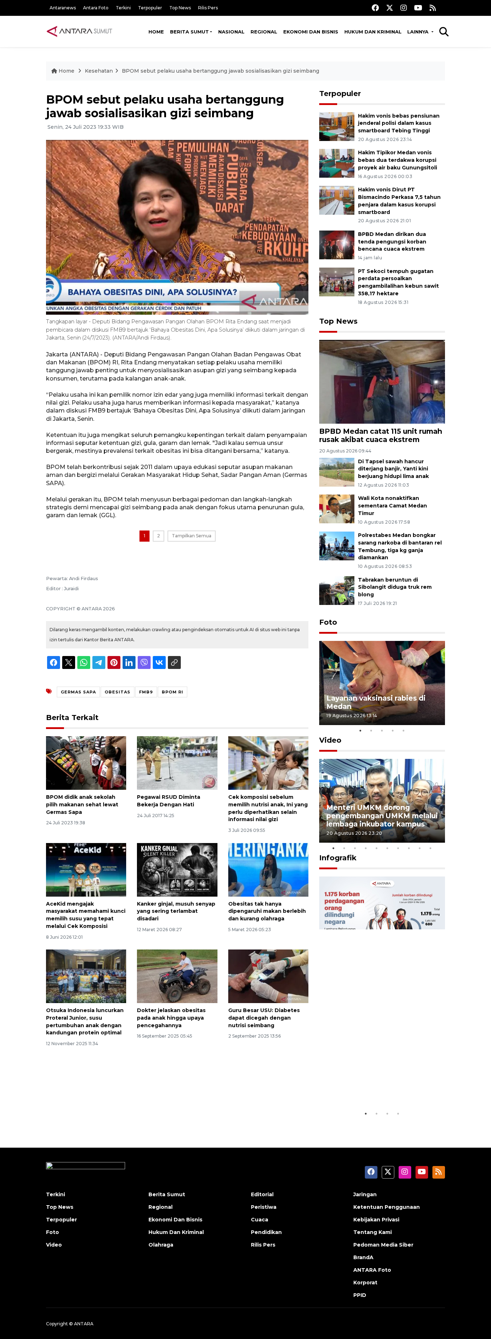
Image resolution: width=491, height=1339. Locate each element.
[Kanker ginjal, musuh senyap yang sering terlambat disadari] (177, 869)
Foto (328, 622)
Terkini (123, 7)
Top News (180, 7)
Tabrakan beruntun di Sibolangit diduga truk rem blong (395, 587)
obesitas (117, 691)
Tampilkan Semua (191, 535)
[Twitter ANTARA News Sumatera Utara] (389, 7)
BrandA (363, 1257)
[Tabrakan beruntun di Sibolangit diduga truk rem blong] (336, 590)
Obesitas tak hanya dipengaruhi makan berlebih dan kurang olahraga (267, 911)
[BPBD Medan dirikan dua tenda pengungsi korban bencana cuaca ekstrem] (336, 244)
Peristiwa (263, 1207)
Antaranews (63, 7)
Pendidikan (266, 1232)
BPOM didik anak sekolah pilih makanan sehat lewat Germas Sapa (82, 804)
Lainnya (418, 32)
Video (330, 740)
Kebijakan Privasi (376, 1219)
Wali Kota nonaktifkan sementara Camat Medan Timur (392, 505)
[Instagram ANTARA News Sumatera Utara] (403, 7)
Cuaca (259, 1219)
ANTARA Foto (372, 1270)
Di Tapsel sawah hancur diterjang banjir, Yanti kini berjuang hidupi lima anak (393, 469)
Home (156, 32)
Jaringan (365, 1194)
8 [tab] (409, 848)
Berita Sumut (189, 32)
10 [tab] (430, 848)
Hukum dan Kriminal (372, 32)
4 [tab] (392, 730)
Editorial (262, 1194)
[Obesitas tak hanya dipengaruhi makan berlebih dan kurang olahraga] (268, 869)
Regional (264, 32)
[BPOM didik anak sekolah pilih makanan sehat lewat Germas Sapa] (86, 762)
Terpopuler (150, 7)
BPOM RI (172, 691)
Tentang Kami (372, 1232)
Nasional (231, 32)
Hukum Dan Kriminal (176, 1232)
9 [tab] (419, 848)
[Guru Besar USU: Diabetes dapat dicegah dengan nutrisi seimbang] (268, 976)
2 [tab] (371, 730)
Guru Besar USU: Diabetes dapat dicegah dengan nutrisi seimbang (264, 1018)
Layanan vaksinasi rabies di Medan (376, 702)
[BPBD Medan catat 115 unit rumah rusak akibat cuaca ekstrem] (382, 381)
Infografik (338, 857)
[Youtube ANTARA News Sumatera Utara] (418, 7)
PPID (359, 1295)
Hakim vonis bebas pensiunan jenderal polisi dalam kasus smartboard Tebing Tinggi (399, 123)
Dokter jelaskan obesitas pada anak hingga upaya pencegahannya (171, 1018)
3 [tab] (382, 730)
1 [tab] (360, 730)
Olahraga (160, 1245)
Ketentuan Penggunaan (386, 1207)
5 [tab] (403, 730)
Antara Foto (96, 7)
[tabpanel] (382, 683)
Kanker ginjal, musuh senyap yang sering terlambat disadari (176, 911)
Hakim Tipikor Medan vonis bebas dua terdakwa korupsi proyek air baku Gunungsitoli (397, 160)
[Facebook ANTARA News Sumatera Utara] (375, 7)
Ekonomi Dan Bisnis (310, 32)
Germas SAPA (78, 691)
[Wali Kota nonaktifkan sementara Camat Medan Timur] (336, 508)
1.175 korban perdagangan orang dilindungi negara (373, 1084)
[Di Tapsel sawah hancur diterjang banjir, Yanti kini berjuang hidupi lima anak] (336, 471)
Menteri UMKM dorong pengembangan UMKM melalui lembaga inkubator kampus (382, 815)
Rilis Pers (208, 7)
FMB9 (146, 691)
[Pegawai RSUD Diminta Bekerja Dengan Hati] (177, 762)
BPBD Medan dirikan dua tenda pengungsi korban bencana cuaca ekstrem (392, 241)
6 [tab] (387, 848)
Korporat (365, 1282)
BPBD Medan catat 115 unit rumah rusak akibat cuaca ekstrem (380, 435)
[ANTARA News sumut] (82, 31)
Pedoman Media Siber (383, 1245)
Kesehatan (99, 71)
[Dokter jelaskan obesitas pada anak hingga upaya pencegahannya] (177, 976)
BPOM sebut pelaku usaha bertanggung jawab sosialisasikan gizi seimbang (220, 71)
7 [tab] (398, 848)
